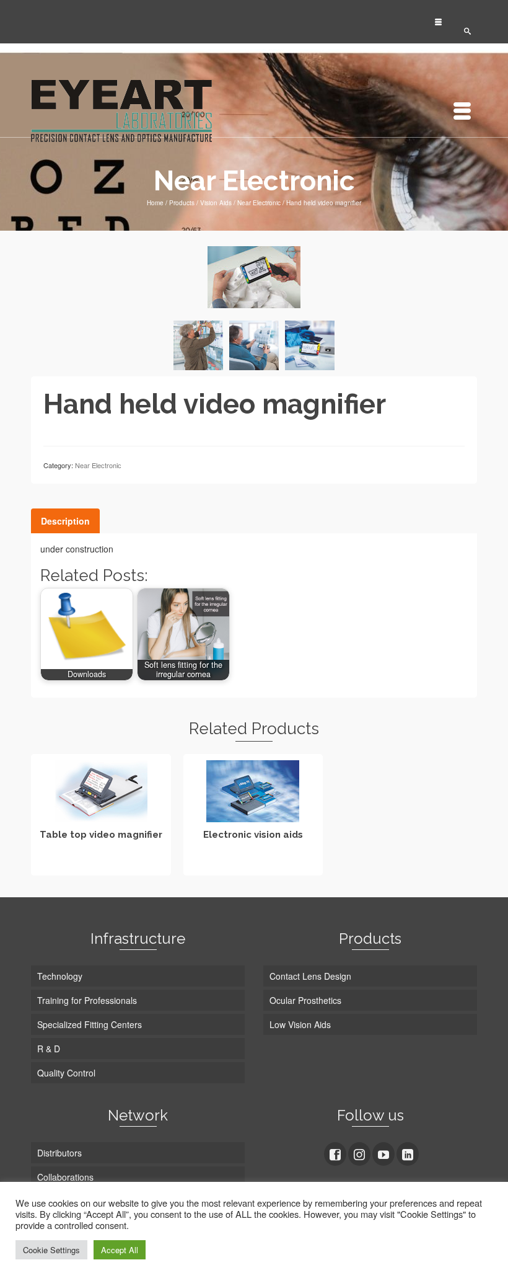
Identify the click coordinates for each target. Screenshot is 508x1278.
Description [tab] (65, 521)
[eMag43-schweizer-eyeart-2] (254, 345)
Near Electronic (98, 465)
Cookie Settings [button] (51, 1250)
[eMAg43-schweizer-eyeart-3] (198, 345)
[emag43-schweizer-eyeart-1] (310, 345)
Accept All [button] (119, 1250)
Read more (101, 864)
